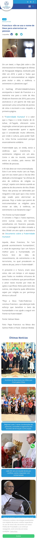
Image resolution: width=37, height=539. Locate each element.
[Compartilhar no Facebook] (13, 35)
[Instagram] (30, 1)
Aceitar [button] (18, 536)
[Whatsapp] (27, 1)
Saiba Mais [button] (13, 531)
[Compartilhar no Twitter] (22, 35)
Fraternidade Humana (15, 117)
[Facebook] (33, 1)
